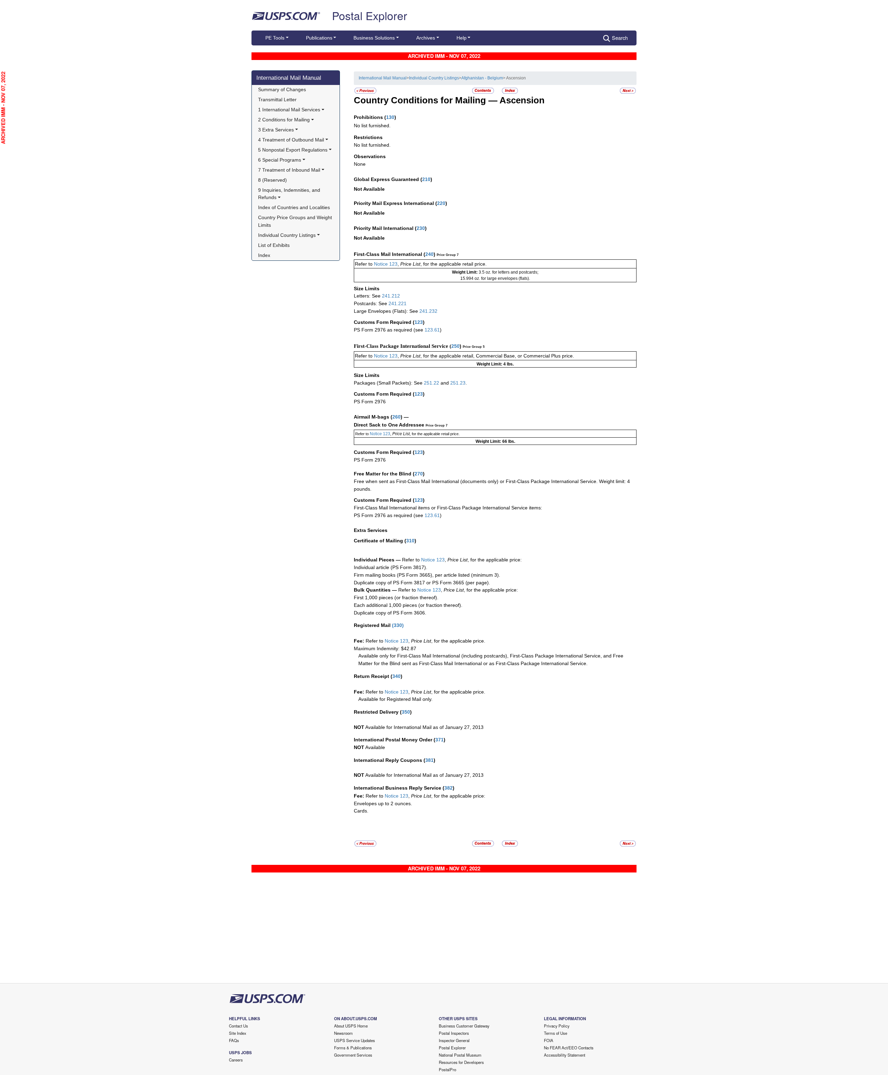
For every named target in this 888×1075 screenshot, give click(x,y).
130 (390, 117)
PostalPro (447, 1069)
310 (410, 540)
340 (396, 676)
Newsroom (343, 1033)
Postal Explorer (369, 15)
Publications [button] (319, 38)
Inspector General (454, 1040)
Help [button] (461, 38)
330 (398, 625)
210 (426, 179)
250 (455, 346)
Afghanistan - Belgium (482, 78)
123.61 (432, 330)
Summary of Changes (282, 89)
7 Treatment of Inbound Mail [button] (289, 170)
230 (421, 228)
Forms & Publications (353, 1047)
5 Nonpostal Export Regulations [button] (292, 150)
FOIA (548, 1040)
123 (419, 322)
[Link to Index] (510, 90)
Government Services (353, 1055)
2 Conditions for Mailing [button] (284, 119)
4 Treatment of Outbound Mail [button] (291, 140)
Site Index (237, 1033)
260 (396, 417)
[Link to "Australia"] (628, 90)
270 (419, 473)
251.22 (431, 383)
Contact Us (238, 1026)
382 (448, 788)
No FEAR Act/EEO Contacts (569, 1047)
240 (429, 254)
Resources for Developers (461, 1062)
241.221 (397, 303)
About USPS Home (351, 1026)
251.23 (458, 383)
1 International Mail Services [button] (289, 109)
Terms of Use (555, 1033)
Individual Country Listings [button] (287, 235)
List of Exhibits (274, 245)
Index (264, 255)
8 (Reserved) (272, 180)
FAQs (234, 1040)
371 (439, 739)
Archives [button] (425, 38)
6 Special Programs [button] (279, 160)
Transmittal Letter (277, 99)
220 (441, 203)
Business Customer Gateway (464, 1026)
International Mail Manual (288, 77)
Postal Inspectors (454, 1033)
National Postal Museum (460, 1055)
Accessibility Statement (564, 1055)
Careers (236, 1060)
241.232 (428, 311)
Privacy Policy (557, 1026)
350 (406, 712)
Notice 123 (385, 264)
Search (620, 37)
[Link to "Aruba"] (365, 90)
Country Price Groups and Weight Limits (295, 221)
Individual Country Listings (434, 78)
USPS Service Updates (354, 1040)
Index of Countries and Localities (294, 207)
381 (429, 760)
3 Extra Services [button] (276, 129)
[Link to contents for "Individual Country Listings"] (483, 90)
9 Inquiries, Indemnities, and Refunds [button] (290, 193)
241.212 (391, 296)
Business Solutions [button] (374, 38)
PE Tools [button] (274, 38)
